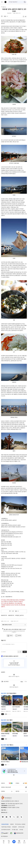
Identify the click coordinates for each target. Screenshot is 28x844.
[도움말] (1, 651)
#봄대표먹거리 (4, 615)
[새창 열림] (4, 833)
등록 (24, 651)
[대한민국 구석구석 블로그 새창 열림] (2, 817)
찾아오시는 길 (4, 812)
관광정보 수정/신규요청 (6, 787)
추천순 (26, 681)
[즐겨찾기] (23, 16)
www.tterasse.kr (18, 565)
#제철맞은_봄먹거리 (19, 615)
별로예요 (19, 635)
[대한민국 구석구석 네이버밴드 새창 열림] (21, 817)
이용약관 (12, 824)
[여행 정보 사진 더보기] (14, 44)
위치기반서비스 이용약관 (20, 824)
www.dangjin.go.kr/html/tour (16, 531)
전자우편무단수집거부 (5, 829)
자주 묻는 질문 (15, 829)
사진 (20, 651)
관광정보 (3, 791)
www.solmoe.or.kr (9, 535)
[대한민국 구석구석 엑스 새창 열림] (14, 817)
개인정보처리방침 (5, 824)
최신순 (22, 681)
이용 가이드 (3, 810)
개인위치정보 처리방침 (6, 827)
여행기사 (4, 7)
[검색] (25, 2)
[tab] (3, 841)
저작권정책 (14, 827)
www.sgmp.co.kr (17, 536)
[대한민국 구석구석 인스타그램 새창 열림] (17, 817)
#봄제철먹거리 (11, 615)
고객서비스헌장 (21, 827)
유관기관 (17, 791)
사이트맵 (21, 829)
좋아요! (11, 635)
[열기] (25, 624)
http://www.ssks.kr (18, 533)
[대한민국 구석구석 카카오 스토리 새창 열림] (10, 817)
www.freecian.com (17, 568)
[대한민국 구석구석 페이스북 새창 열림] (6, 817)
